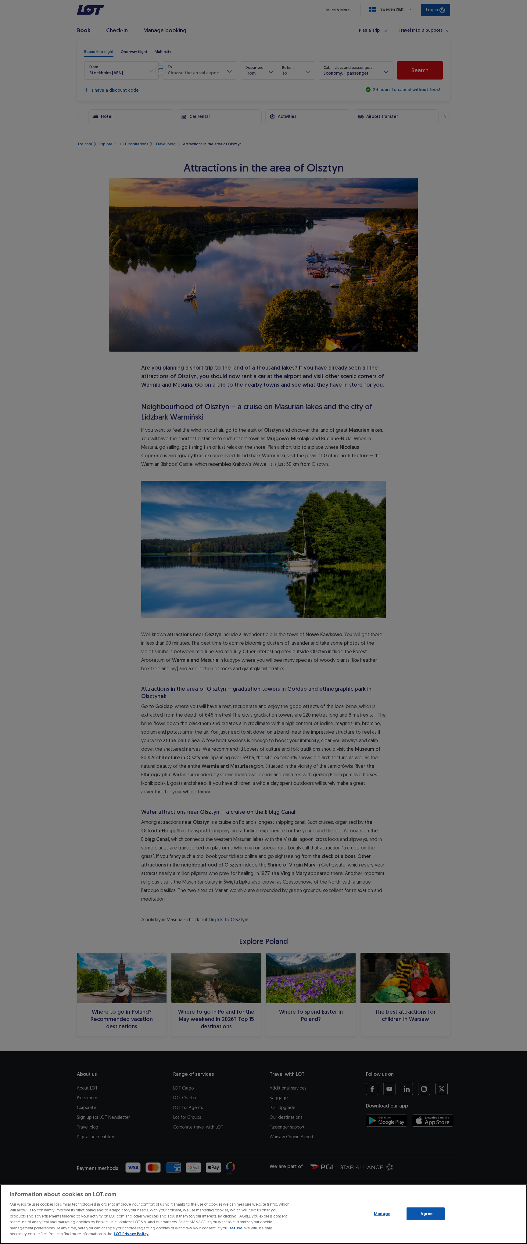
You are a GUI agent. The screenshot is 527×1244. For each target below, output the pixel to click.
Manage (382, 1213)
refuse (236, 1228)
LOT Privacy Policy (131, 1234)
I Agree (425, 1213)
